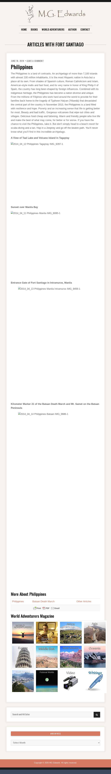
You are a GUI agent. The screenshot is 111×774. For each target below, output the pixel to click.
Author (72, 29)
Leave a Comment (35, 61)
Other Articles (83, 601)
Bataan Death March (43, 601)
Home (24, 29)
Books (34, 29)
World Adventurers (53, 29)
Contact (85, 29)
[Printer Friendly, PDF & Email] (46, 608)
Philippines (22, 67)
